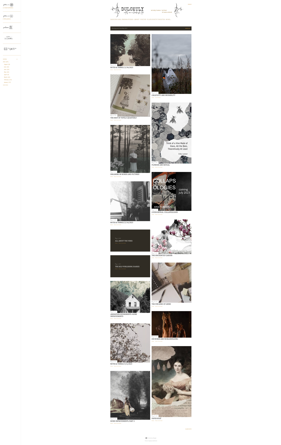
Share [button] (111, 69)
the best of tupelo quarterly (123, 118)
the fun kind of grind (161, 304)
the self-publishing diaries (127, 267)
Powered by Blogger (152, 438)
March (7, 77)
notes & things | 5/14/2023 (121, 222)
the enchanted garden (162, 255)
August (6, 64)
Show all (187, 28)
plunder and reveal (161, 165)
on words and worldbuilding (165, 339)
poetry (143, 19)
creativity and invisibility (163, 95)
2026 (5, 61)
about (136, 19)
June (6, 69)
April (6, 74)
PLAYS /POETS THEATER (156, 19)
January (7, 82)
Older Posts (188, 429)
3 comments (157, 97)
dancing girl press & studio (121, 19)
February (7, 79)
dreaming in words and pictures (124, 174)
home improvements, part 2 (122, 421)
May (6, 72)
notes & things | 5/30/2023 (121, 67)
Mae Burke (155, 440)
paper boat (156, 418)
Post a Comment (117, 69)
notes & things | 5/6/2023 (121, 364)
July (6, 67)
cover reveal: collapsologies (165, 212)
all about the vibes (123, 241)
